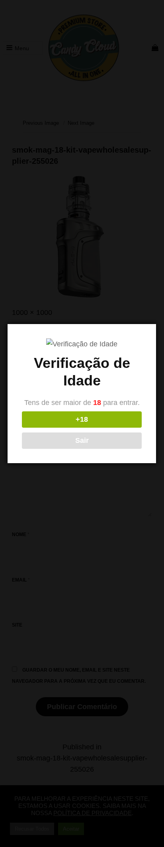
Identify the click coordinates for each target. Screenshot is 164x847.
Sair (82, 440)
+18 (82, 419)
